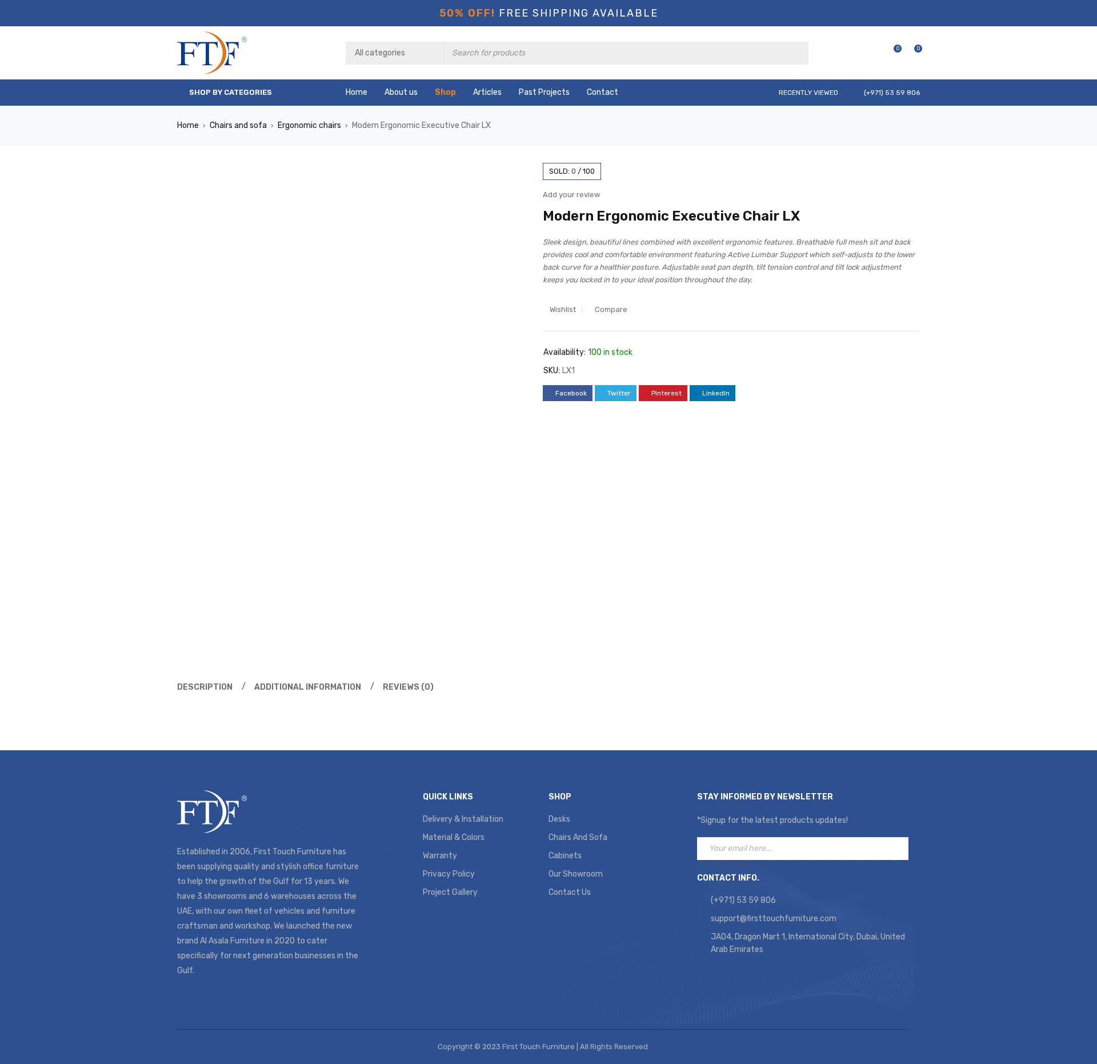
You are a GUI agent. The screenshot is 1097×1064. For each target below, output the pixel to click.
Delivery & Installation (463, 819)
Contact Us (569, 892)
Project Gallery (450, 892)
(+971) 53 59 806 (743, 900)
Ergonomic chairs (309, 125)
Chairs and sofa (238, 125)
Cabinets (565, 856)
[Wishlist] (891, 53)
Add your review (571, 194)
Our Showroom (575, 874)
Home (188, 125)
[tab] (203, 687)
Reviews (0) (408, 687)
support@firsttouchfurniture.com (773, 918)
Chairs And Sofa (577, 837)
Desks (559, 819)
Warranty (440, 856)
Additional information (307, 687)
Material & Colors (454, 837)
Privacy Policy (449, 874)
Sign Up (897, 848)
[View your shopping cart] (912, 53)
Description (205, 687)
